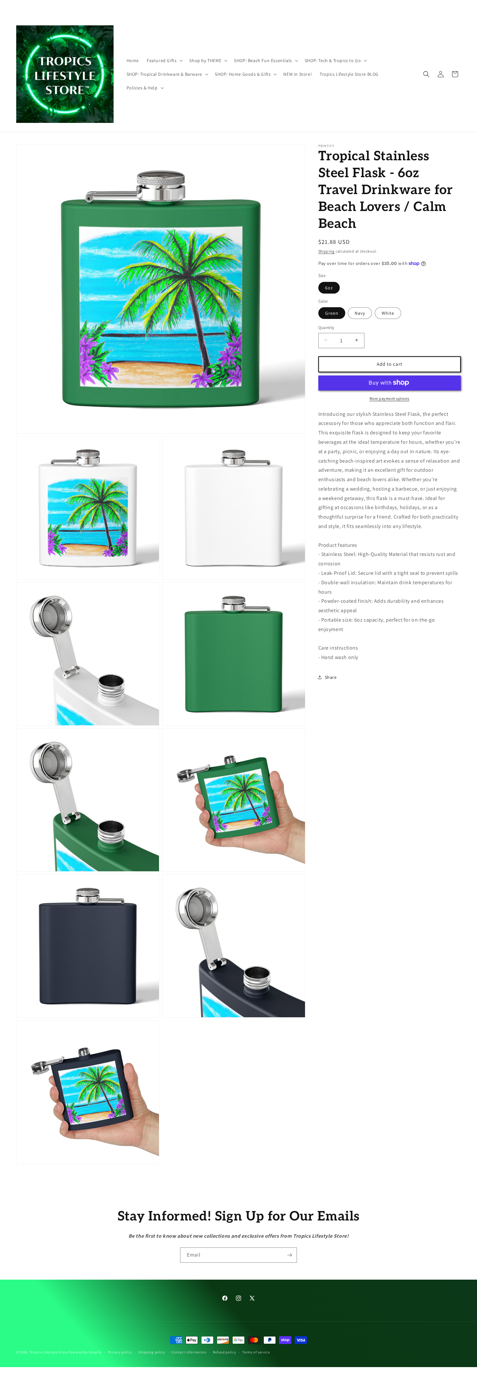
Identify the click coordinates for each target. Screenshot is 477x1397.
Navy (360, 313)
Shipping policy (151, 1352)
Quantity (326, 327)
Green (331, 313)
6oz (329, 287)
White (388, 313)
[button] (164, 60)
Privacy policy (120, 1352)
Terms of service (256, 1352)
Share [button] (331, 677)
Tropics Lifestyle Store (48, 1352)
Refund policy (224, 1352)
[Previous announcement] (152, 9)
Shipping (326, 251)
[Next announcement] (325, 9)
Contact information (188, 1352)
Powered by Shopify (85, 1352)
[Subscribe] (289, 1255)
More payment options (390, 398)
